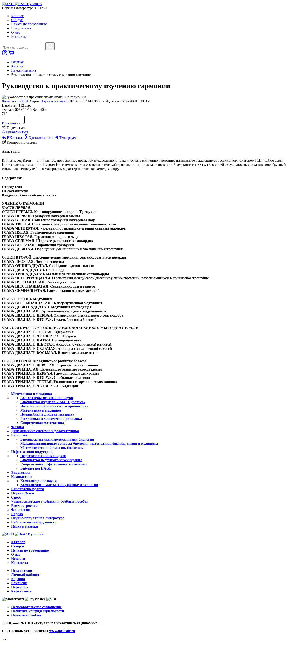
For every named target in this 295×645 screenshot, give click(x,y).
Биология (19, 435)
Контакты (19, 36)
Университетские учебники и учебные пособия (50, 501)
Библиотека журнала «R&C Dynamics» (52, 402)
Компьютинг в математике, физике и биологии (59, 485)
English (17, 514)
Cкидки (17, 20)
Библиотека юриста (27, 489)
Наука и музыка (23, 70)
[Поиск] (50, 46)
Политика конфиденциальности (37, 611)
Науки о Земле (23, 493)
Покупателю (21, 28)
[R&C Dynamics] (28, 4)
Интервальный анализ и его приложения (54, 406)
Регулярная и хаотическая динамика (51, 418)
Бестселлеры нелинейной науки (46, 398)
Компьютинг (21, 477)
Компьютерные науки (38, 481)
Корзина (18, 579)
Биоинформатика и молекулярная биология (57, 439)
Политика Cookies (26, 615)
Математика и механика (31, 394)
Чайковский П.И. (15, 101)
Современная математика (42, 423)
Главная (17, 62)
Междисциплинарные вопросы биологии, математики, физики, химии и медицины (89, 443)
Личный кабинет (25, 575)
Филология (20, 510)
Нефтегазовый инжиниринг (43, 456)
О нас (15, 32)
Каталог (17, 16)
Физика (17, 427)
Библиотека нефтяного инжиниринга (51, 460)
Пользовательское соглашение (36, 607)
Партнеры (19, 587)
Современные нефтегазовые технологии (53, 464)
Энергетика (20, 472)
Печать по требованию (29, 24)
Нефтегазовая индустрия (32, 452)
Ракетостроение (24, 506)
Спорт (16, 497)
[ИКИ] (8, 4)
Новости (18, 558)
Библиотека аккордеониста (33, 522)
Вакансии (19, 583)
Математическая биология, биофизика (52, 447)
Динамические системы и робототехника (45, 431)
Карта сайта (21, 591)
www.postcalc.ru (62, 631)
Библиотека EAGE (36, 468)
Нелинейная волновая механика (47, 414)
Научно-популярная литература (38, 518)
